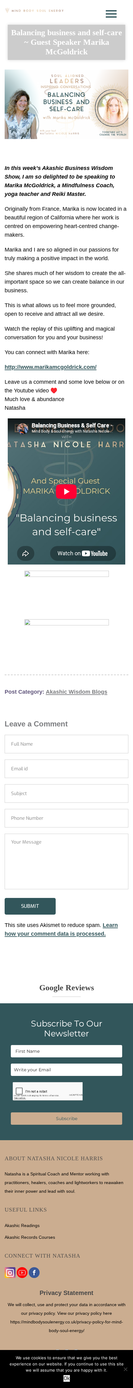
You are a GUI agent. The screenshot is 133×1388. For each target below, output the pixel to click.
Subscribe (66, 1118)
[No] (125, 1369)
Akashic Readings (22, 1225)
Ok (67, 1378)
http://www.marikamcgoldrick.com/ (51, 367)
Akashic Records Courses (30, 1237)
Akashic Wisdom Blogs (76, 692)
